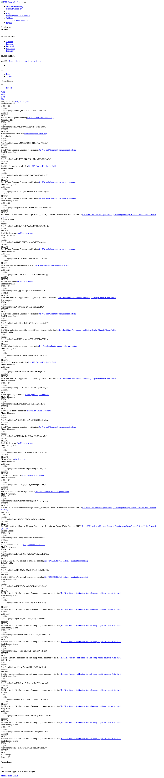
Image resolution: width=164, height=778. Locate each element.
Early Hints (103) (22, 101)
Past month (10, 48)
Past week (10, 46)
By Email (25, 61)
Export (9, 88)
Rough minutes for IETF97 (34, 545)
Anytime (9, 42)
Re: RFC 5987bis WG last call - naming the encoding (66, 561)
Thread (9, 76)
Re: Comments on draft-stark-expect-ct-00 (52, 265)
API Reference (24, 16)
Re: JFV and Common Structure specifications (57, 150)
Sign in (9, 23)
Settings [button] (9, 18)
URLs (15, 776)
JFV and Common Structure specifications (52, 491)
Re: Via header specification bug (40, 117)
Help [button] (8, 13)
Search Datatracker (14, 9)
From (3, 94)
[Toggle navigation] (25, 2)
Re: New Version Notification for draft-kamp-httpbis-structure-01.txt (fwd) (91, 593)
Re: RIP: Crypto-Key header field (42, 166)
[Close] (2, 767)
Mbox (3, 776)
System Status (35, 61)
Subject (4, 92)
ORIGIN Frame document (33, 475)
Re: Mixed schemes (25, 233)
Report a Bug (14, 61)
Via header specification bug (35, 134)
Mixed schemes (20, 459)
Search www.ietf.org (14, 6)
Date (8, 74)
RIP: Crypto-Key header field (37, 394)
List (2, 99)
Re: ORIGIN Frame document (38, 411)
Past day (9, 44)
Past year (9, 51)
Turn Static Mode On (19, 20)
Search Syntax (12, 16)
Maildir (9, 776)
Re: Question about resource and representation (58, 346)
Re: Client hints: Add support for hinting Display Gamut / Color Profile (87, 298)
